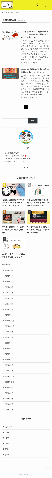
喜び (7, 443)
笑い (7, 455)
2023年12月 (9, 376)
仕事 (7, 438)
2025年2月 (9, 304)
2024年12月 (9, 315)
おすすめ (9, 427)
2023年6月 (9, 410)
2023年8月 (9, 399)
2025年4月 (9, 293)
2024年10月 (9, 326)
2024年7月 (9, 337)
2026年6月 (9, 270)
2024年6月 (9, 343)
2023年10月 (9, 388)
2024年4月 (9, 354)
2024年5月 (9, 349)
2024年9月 (9, 332)
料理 (7, 449)
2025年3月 (9, 298)
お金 (7, 432)
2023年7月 (9, 404)
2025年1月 (9, 309)
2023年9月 (9, 393)
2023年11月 (9, 382)
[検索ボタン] (37, 5)
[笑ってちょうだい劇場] (7, 5)
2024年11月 (9, 321)
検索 (33, 120)
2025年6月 (9, 287)
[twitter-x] (26, 167)
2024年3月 (9, 360)
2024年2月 (9, 365)
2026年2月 (9, 282)
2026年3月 (9, 276)
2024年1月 (9, 371)
